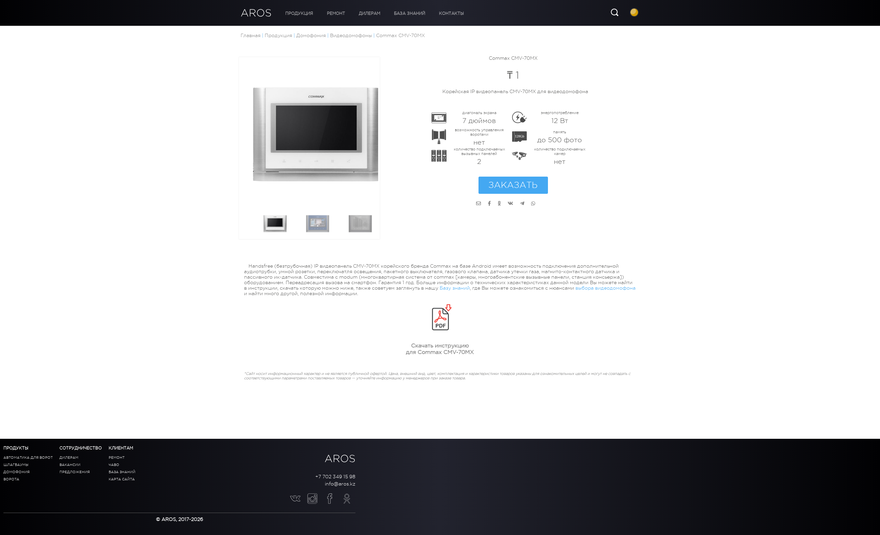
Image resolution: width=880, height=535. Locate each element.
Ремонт (326, 13)
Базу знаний (455, 299)
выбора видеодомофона (605, 299)
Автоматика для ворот (28, 457)
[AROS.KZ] (478, 203)
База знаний (385, 13)
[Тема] (634, 13)
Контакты (420, 13)
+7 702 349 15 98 (335, 476)
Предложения (74, 472)
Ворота (11, 479)
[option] (318, 136)
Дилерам (352, 13)
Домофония (16, 472)
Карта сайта (122, 479)
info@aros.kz (340, 484)
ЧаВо (114, 465)
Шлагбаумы (16, 465)
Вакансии (69, 465)
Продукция (296, 13)
